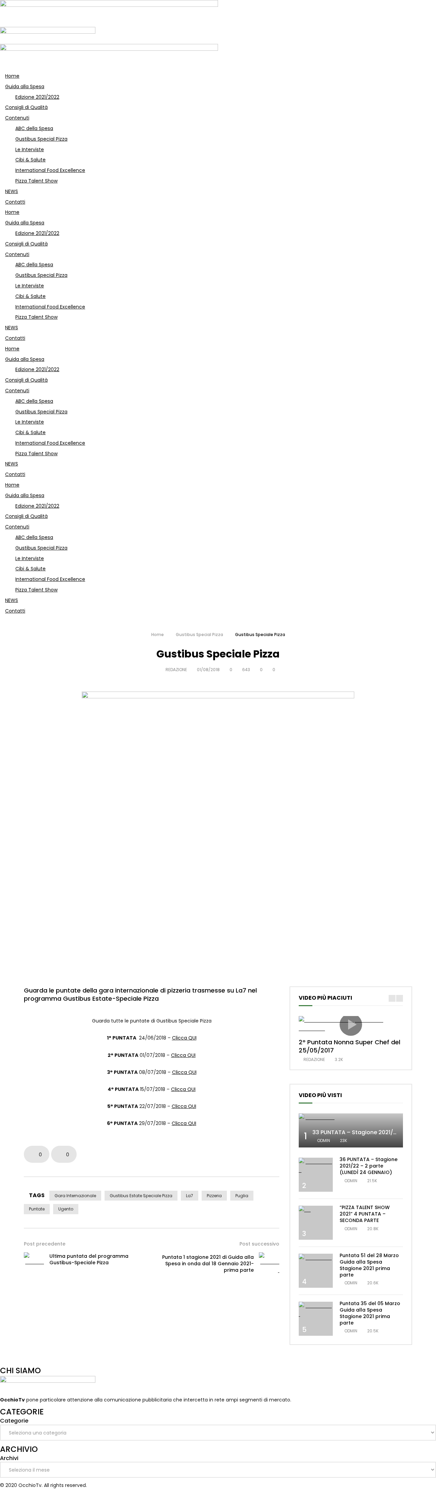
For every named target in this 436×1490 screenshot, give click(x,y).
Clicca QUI (184, 1037)
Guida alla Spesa (24, 86)
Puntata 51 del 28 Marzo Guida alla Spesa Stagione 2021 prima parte (369, 1265)
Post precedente (44, 1243)
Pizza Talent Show (36, 180)
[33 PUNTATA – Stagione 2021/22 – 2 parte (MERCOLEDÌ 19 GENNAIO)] (351, 1117)
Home (12, 76)
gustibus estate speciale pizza (141, 1196)
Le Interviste (29, 149)
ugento (65, 1209)
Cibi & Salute (30, 159)
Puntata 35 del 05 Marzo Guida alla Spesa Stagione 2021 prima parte (370, 1313)
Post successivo (259, 1243)
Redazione (176, 669)
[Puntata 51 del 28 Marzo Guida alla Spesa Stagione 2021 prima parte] (316, 1258)
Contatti (15, 202)
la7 (189, 1196)
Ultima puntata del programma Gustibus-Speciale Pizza (88, 1259)
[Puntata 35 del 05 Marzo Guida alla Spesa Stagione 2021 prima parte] (316, 1310)
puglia (241, 1196)
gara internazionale (75, 1196)
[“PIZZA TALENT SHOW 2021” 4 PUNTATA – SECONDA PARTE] (316, 1210)
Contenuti (17, 117)
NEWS (11, 191)
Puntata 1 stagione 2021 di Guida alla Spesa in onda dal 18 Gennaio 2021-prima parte (208, 1263)
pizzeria (214, 1196)
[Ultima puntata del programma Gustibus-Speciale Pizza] (34, 1259)
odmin (323, 1140)
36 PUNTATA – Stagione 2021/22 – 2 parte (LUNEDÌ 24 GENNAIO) (369, 1166)
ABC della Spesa (34, 128)
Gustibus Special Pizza (41, 139)
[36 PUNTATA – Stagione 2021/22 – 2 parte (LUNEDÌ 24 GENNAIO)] (316, 1166)
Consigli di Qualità (26, 107)
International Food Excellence (50, 170)
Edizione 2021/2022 (37, 97)
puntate (37, 1209)
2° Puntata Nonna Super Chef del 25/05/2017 (349, 1046)
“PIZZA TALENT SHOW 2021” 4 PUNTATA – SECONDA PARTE (365, 1214)
